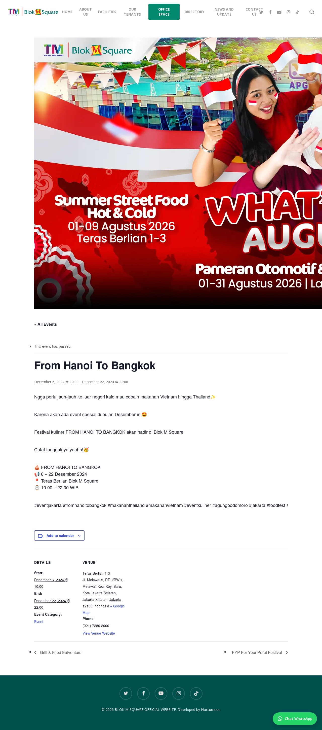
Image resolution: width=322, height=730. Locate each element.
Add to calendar (60, 535)
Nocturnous (210, 709)
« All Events (45, 324)
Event (38, 621)
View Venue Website (99, 633)
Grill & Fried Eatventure (60, 652)
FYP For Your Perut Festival (257, 652)
